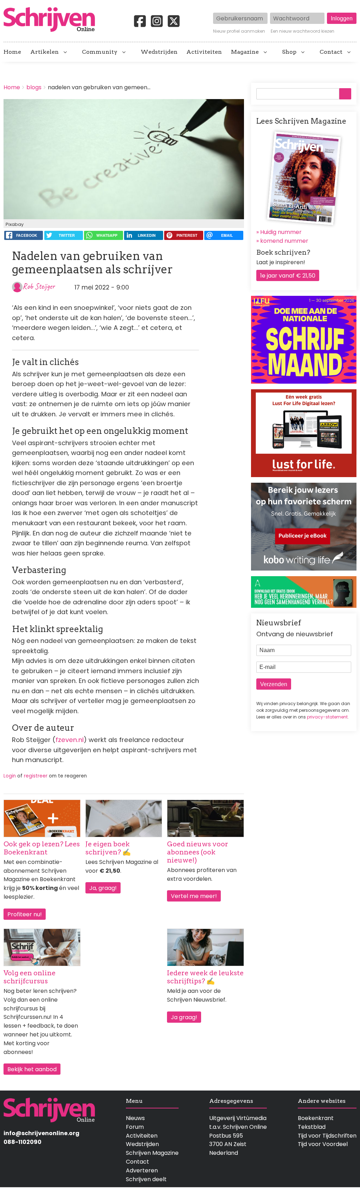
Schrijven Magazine (152, 1153)
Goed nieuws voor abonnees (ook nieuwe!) (197, 852)
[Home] (52, 20)
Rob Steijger (38, 286)
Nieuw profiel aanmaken (239, 31)
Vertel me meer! (194, 896)
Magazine (245, 52)
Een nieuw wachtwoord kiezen (302, 31)
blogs (33, 87)
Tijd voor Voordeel (323, 1144)
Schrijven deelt (146, 1179)
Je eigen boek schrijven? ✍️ (108, 848)
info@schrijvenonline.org (41, 1133)
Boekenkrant (316, 1118)
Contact (331, 52)
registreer (35, 776)
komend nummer (284, 241)
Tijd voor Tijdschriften (327, 1136)
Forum (135, 1127)
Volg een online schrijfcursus (30, 977)
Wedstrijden (159, 52)
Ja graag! (184, 1017)
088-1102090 (22, 1142)
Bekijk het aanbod (32, 1069)
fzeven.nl (70, 739)
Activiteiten (204, 52)
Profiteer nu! (24, 914)
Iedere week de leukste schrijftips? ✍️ (205, 977)
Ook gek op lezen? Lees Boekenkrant (42, 848)
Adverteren (142, 1170)
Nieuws (135, 1118)
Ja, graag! (103, 888)
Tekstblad (312, 1127)
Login (10, 776)
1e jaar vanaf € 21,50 (287, 276)
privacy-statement (327, 717)
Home (12, 52)
